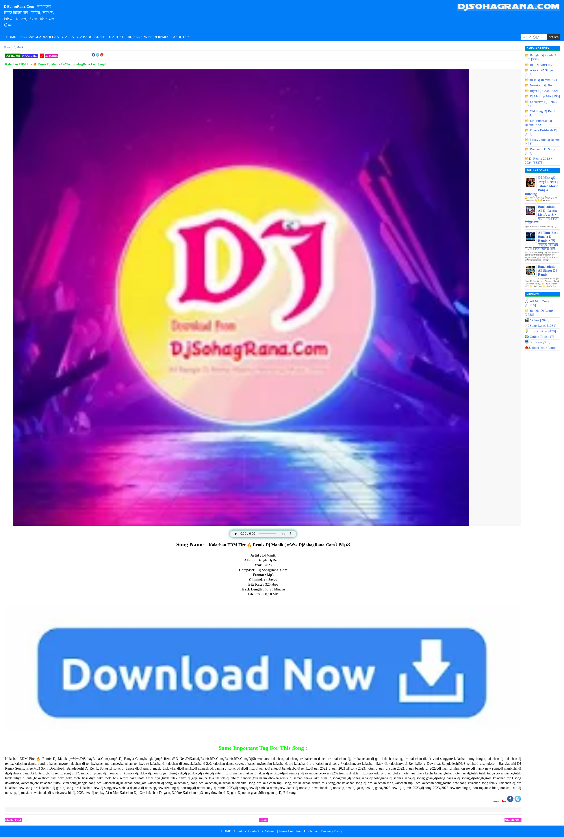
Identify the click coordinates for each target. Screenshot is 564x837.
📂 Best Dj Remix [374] (541, 80)
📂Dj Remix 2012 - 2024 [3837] (539, 160)
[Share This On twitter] (97, 56)
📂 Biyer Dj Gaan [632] (541, 91)
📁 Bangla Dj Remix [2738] (539, 312)
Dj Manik (51, 56)
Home (11, 37)
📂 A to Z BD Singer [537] (539, 72)
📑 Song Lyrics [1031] (540, 325)
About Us (181, 37)
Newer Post (13, 820)
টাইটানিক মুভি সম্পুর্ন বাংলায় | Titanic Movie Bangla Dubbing (541, 186)
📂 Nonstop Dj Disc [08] (542, 85)
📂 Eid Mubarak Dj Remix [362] (538, 123)
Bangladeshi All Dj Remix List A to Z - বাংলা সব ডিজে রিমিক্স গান (541, 214)
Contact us (255, 831)
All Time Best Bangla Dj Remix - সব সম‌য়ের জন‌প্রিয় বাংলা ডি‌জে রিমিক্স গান (541, 240)
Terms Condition (290, 831)
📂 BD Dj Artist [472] (540, 65)
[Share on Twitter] (517, 801)
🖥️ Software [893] (537, 342)
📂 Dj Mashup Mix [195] (542, 96)
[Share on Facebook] (510, 801)
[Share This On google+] (102, 56)
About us (239, 831)
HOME (226, 831)
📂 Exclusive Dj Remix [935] (541, 104)
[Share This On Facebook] (93, 56)
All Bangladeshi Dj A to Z (43, 37)
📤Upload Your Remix (541, 347)
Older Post (513, 820)
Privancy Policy (332, 831)
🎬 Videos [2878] (537, 320)
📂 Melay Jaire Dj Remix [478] (542, 141)
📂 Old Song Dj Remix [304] (541, 113)
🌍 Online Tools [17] (539, 336)
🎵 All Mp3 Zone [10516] (537, 303)
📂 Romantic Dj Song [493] (540, 151)
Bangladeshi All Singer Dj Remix (547, 270)
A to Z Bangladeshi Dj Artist (97, 37)
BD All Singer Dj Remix (148, 37)
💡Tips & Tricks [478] (540, 331)
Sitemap (270, 831)
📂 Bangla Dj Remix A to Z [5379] (541, 57)
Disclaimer (311, 831)
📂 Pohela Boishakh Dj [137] (541, 132)
